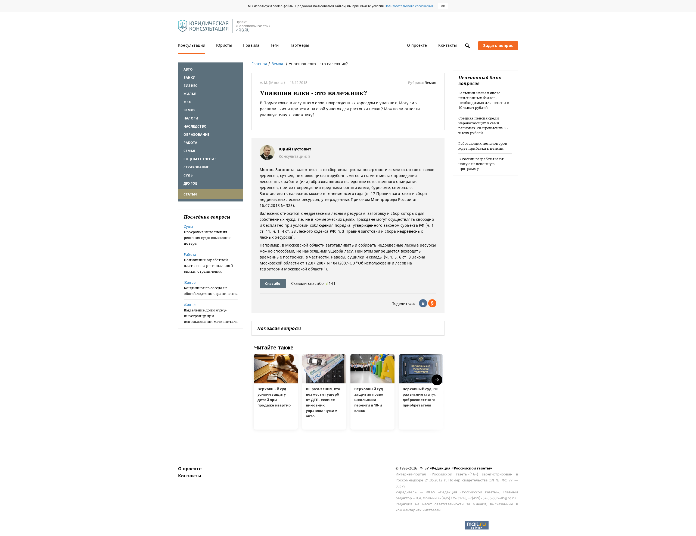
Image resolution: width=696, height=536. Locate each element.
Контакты (447, 45)
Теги (274, 45)
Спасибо (272, 283)
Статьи (190, 194)
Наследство (195, 126)
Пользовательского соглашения (409, 6)
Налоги (191, 118)
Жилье (190, 94)
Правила (251, 45)
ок (443, 6)
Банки (189, 77)
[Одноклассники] (432, 303)
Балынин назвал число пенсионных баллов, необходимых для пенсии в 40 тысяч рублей (483, 100)
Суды (189, 175)
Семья (189, 151)
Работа (190, 142)
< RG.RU (243, 30)
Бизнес (190, 85)
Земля (189, 110)
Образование (197, 134)
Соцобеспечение (200, 159)
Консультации (191, 45)
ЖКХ (187, 102)
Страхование (196, 167)
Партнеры (299, 45)
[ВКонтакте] (423, 303)
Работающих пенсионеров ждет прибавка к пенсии (482, 146)
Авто (188, 69)
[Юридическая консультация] (203, 26)
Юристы (224, 45)
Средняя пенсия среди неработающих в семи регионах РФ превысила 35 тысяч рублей (483, 125)
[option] (276, 392)
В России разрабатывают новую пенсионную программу (481, 163)
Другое (190, 183)
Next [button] (437, 380)
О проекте (417, 45)
